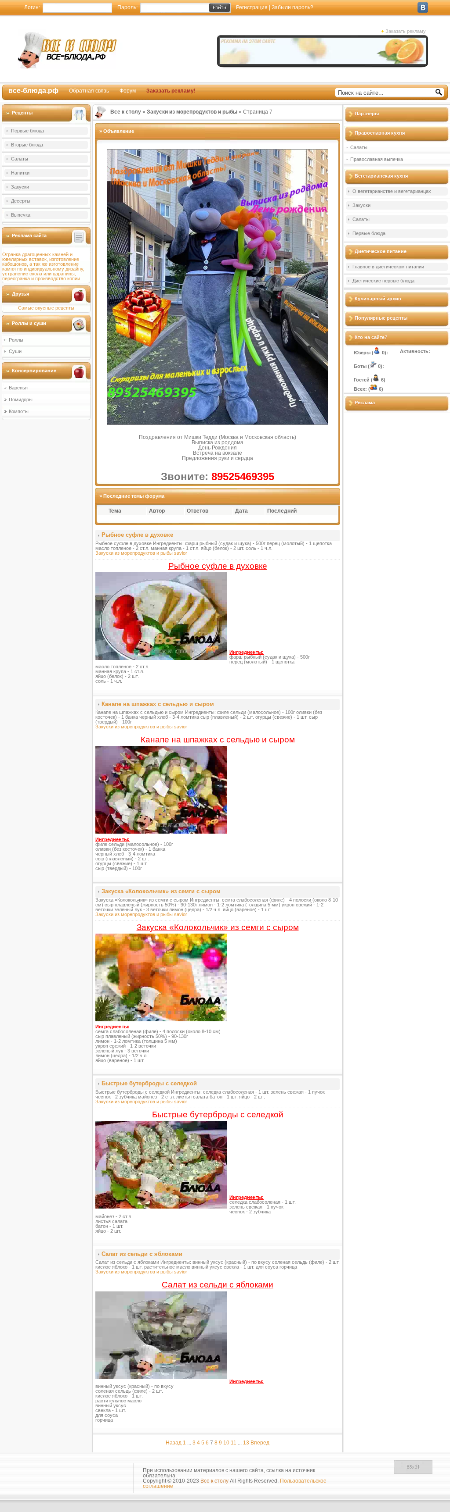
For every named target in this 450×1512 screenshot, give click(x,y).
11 (233, 1443)
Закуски (20, 186)
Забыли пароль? (292, 7)
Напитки (20, 172)
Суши (15, 351)
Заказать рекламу (405, 31)
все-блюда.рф (33, 90)
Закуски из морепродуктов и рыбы (134, 553)
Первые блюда (27, 130)
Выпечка (20, 215)
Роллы (16, 339)
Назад (173, 1443)
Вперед (259, 1443)
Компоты (19, 411)
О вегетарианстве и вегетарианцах (391, 191)
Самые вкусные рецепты (46, 307)
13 (246, 1443)
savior (180, 553)
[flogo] (67, 1474)
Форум (128, 91)
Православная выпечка (376, 159)
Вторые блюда (27, 144)
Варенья (18, 387)
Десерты (20, 200)
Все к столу (214, 1481)
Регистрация (252, 7)
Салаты (19, 158)
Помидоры (21, 399)
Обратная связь (89, 91)
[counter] (413, 1472)
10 (226, 1443)
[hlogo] (70, 49)
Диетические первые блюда (383, 280)
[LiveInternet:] (372, 1472)
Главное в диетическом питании (388, 266)
